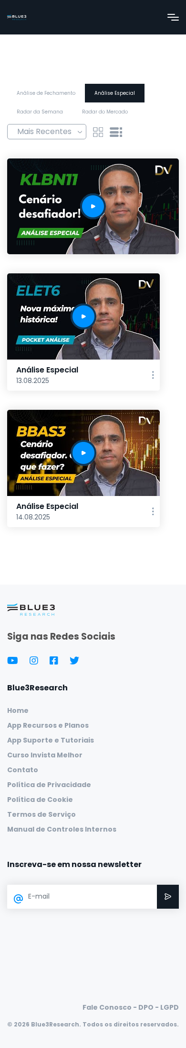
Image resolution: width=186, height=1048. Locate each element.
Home (18, 710)
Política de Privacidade (49, 784)
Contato (22, 770)
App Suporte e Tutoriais (50, 740)
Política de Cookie (40, 799)
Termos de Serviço (41, 814)
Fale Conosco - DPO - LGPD (131, 1007)
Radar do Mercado (105, 111)
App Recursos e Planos (48, 725)
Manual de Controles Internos (61, 829)
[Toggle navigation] (173, 17)
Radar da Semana (40, 111)
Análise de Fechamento (46, 93)
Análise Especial (114, 93)
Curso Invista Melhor (45, 755)
